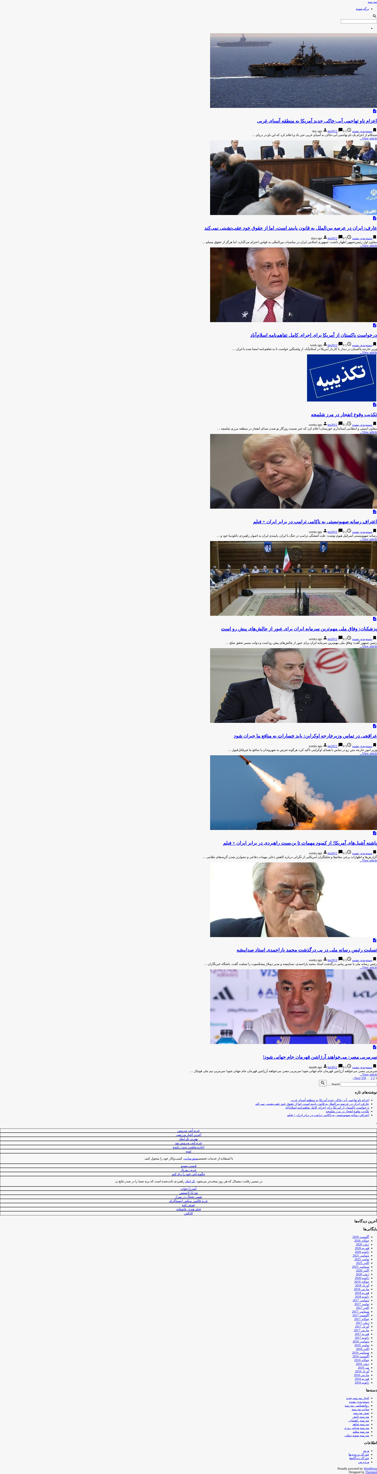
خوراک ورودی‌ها (359, 1454)
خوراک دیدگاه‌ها (359, 1458)
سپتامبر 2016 (360, 1352)
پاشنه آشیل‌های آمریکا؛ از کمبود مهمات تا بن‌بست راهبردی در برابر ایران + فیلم (300, 842)
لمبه (188, 1151)
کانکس (188, 1213)
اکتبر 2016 (362, 1349)
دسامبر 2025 (361, 1255)
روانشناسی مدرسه (357, 1405)
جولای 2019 (361, 1281)
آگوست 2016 (360, 1356)
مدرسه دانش (360, 1416)
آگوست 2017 (360, 1315)
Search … (334, 1084)
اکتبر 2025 (362, 1263)
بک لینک (190, 1181)
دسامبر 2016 (361, 1341)
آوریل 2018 (362, 1285)
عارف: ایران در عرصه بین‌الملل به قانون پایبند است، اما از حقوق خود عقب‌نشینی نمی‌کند (290, 228)
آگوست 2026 (360, 1237)
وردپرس (363, 1462)
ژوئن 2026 (362, 1244)
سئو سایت (191, 1158)
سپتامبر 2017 (360, 1311)
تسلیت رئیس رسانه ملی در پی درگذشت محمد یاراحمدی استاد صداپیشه (307, 949)
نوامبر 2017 (361, 1304)
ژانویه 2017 (362, 1337)
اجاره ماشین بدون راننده (188, 1147)
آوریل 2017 (362, 1326)
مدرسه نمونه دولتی (356, 1435)
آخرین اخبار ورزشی (188, 1134)
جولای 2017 (361, 1319)
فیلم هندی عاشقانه (188, 1209)
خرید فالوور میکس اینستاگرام (188, 1201)
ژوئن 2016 (362, 1364)
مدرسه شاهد (360, 1424)
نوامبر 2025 (361, 1259)
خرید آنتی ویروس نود (188, 1143)
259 (363, 1078)
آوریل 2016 (362, 1371)
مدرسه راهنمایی (358, 1420)
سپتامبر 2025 (360, 1266)
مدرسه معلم (361, 1431)
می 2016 (363, 1367)
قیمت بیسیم (189, 1165)
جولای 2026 (361, 1240)
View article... (368, 138)
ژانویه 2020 (362, 1278)
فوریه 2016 (362, 1378)
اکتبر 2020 (362, 1270)
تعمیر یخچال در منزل (188, 1196)
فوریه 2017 (362, 1334)
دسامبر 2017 (361, 1300)
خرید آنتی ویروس (188, 1130)
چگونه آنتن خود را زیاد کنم (188, 1174)
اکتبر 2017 (362, 1308)
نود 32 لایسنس (188, 1192)
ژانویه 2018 (362, 1296)
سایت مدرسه (360, 1409)
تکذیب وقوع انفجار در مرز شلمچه (344, 414)
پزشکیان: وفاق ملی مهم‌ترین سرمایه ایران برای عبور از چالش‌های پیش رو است (299, 628)
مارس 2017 (361, 1330)
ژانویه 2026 (362, 1251)
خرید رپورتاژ (188, 1170)
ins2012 (332, 131)
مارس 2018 (361, 1289)
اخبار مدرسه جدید (357, 1398)
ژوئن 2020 (362, 1274)
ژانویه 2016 (362, 1382)
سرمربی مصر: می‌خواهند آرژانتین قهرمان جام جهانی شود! (320, 1057)
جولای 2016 (361, 1360)
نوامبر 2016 (361, 1345)
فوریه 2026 (362, 1248)
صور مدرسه (361, 1413)
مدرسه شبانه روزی (356, 1428)
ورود (366, 1450)
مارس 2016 (361, 1375)
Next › (357, 1078)
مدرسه (372, 2)
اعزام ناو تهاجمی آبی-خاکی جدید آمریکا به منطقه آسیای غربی (317, 120)
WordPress (370, 1468)
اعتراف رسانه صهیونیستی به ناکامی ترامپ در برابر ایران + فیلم (315, 521)
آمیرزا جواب (188, 1188)
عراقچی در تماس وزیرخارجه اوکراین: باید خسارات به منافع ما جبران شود (305, 735)
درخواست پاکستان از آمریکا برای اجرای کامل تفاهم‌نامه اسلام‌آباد (313, 335)
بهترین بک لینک (188, 1138)
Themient (371, 1472)
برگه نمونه (362, 8)
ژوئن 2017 (362, 1322)
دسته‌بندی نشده (362, 131)
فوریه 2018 (362, 1293)
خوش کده (188, 1205)
